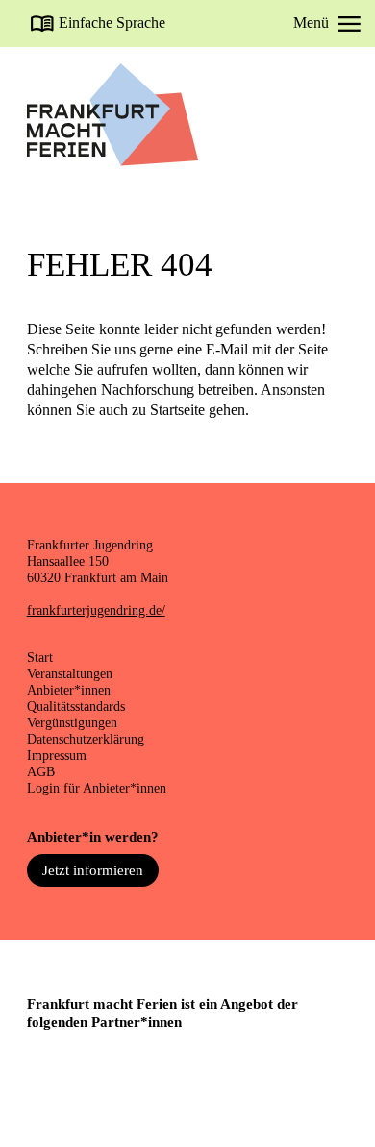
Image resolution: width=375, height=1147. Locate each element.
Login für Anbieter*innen (96, 787)
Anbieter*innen (69, 689)
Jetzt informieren (92, 870)
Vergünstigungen (72, 722)
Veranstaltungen (69, 673)
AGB (41, 771)
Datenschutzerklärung (85, 738)
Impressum (57, 755)
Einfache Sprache (112, 23)
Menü (311, 23)
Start (40, 657)
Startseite (177, 410)
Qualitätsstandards (76, 706)
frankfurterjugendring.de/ (96, 610)
